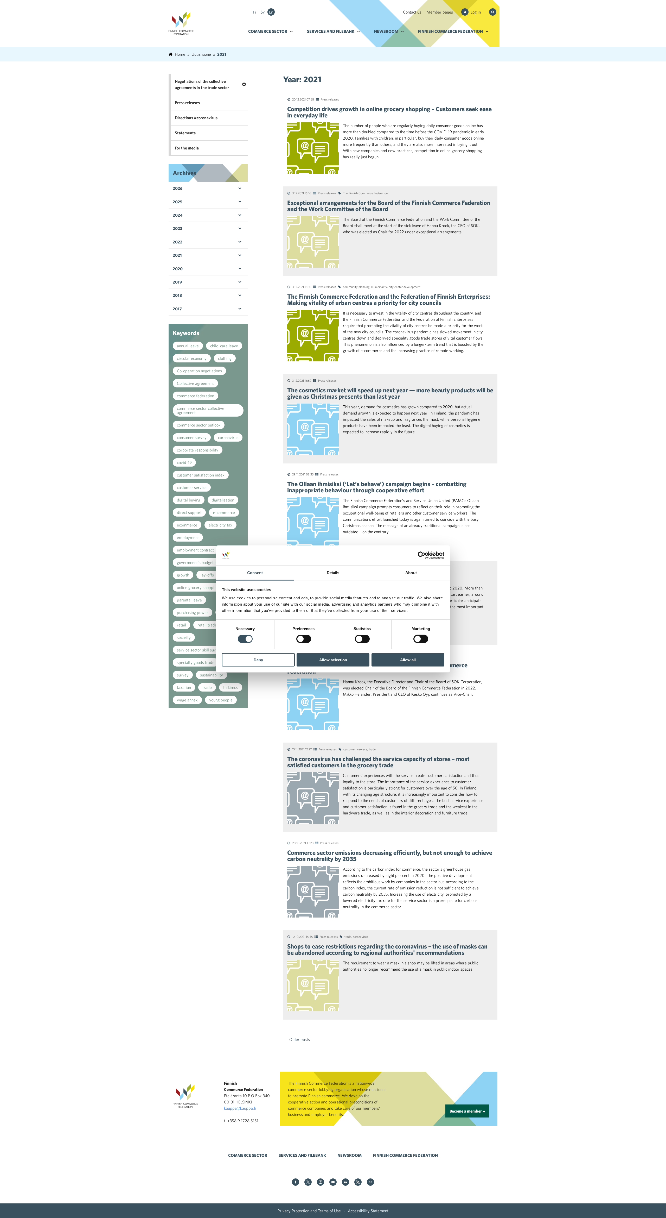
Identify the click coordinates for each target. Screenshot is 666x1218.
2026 (177, 188)
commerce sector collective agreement (200, 410)
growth (183, 575)
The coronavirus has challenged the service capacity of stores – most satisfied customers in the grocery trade (378, 762)
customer (349, 749)
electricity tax (220, 525)
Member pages (439, 12)
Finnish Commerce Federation (450, 31)
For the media (187, 148)
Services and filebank (330, 31)
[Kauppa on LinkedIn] (345, 1182)
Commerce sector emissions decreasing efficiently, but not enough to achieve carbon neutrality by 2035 (389, 855)
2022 (177, 242)
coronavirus (360, 936)
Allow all (408, 659)
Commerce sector (267, 31)
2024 (178, 215)
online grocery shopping (198, 587)
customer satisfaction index (201, 475)
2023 (177, 228)
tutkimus (230, 687)
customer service (192, 487)
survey (183, 675)
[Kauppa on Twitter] (308, 1182)
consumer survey (192, 437)
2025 (177, 201)
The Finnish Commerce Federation (365, 193)
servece (362, 749)
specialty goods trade (195, 662)
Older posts (299, 1039)
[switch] (303, 639)
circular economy (192, 358)
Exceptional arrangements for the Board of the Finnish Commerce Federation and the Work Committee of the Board (388, 205)
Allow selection (333, 659)
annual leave (188, 345)
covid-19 (184, 462)
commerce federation (195, 395)
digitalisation (223, 500)
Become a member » (467, 1111)
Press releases (330, 99)
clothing (225, 358)
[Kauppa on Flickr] (370, 1182)
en (271, 12)
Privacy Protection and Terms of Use (309, 1210)
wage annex (187, 700)
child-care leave (224, 345)
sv (263, 12)
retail (181, 625)
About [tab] (411, 572)
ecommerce (187, 525)
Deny (258, 659)
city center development (404, 286)
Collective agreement (195, 383)
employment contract (195, 550)
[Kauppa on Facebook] (295, 1182)
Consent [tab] (255, 572)
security (184, 637)
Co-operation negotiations (199, 370)
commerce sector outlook (198, 425)
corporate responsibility (197, 450)
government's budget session (202, 562)
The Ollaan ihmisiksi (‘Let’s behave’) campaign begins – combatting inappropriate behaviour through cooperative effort (376, 487)
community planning (356, 286)
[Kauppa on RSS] (358, 1182)
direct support (189, 512)
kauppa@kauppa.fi (240, 1108)
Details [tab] (333, 572)
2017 (177, 308)
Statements (185, 132)
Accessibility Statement (368, 1210)
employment (188, 537)
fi (254, 12)
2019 (177, 282)
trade (372, 749)
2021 (177, 255)
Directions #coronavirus (196, 117)
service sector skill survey (199, 650)
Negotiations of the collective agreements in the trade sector (202, 84)
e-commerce (224, 512)
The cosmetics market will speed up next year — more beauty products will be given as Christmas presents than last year (390, 393)
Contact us (412, 12)
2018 (177, 295)
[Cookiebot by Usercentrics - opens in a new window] (421, 555)
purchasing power (192, 612)
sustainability (211, 675)
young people (221, 700)
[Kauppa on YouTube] (333, 1182)
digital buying (188, 500)
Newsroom (386, 31)
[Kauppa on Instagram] (320, 1182)
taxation (184, 687)
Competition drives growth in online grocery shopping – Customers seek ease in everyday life (389, 112)
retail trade (207, 625)
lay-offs (207, 575)
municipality (379, 286)
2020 (178, 268)
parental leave (189, 600)
